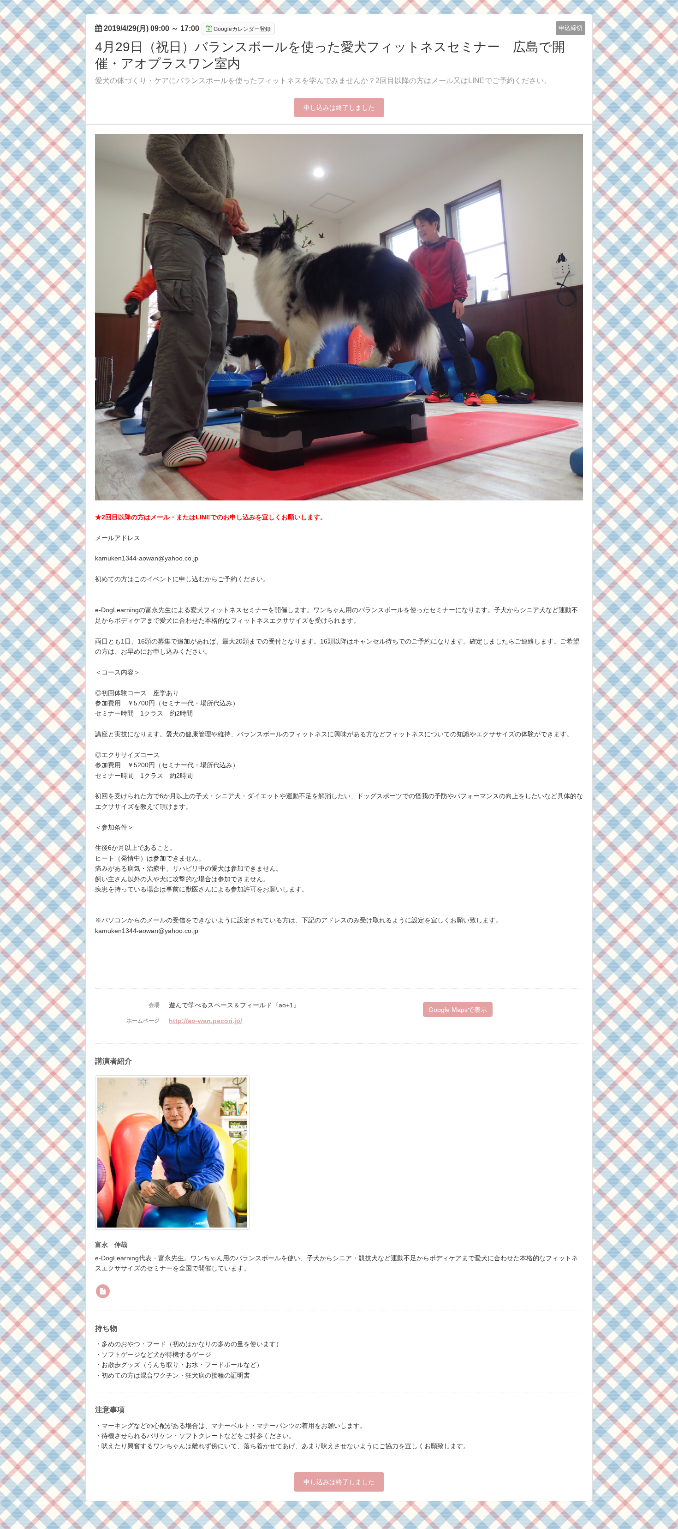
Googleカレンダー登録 (242, 29)
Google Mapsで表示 (457, 1009)
